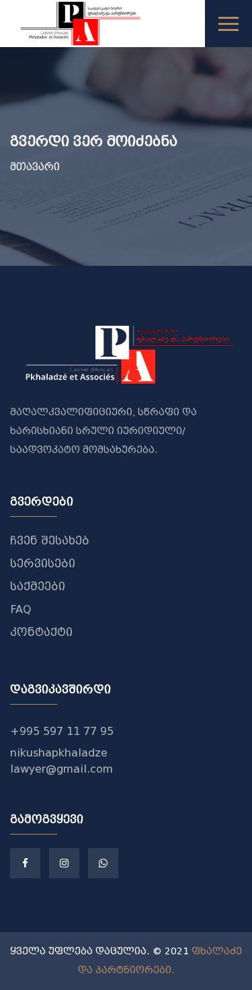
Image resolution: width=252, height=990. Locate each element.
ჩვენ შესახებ (49, 540)
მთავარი (35, 167)
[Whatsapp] (103, 863)
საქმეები (37, 586)
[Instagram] (64, 863)
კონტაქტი (41, 632)
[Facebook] (25, 863)
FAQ (20, 609)
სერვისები (42, 563)
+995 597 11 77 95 (62, 731)
